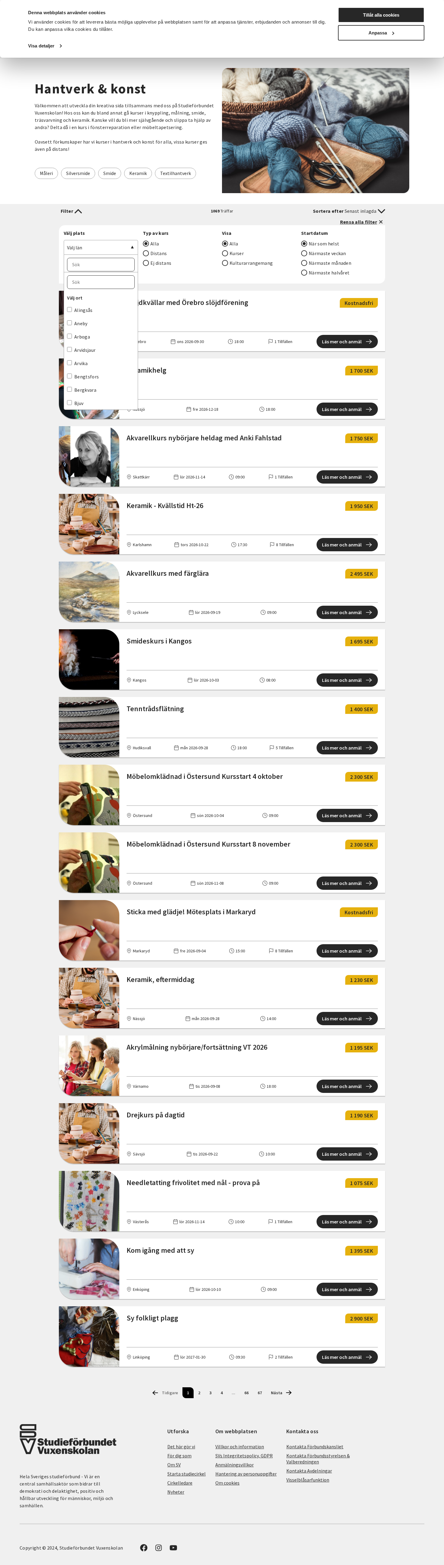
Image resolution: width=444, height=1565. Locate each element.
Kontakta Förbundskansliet (314, 1446)
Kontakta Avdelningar (309, 1471)
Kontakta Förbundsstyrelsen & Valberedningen (318, 1459)
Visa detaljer (41, 45)
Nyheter (175, 1492)
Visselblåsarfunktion (307, 1480)
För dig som (179, 1456)
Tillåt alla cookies (381, 15)
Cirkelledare (179, 1483)
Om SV (174, 1465)
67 (260, 1392)
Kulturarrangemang (251, 263)
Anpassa (377, 32)
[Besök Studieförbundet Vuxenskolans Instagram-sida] (158, 1550)
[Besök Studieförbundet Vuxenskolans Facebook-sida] (143, 1550)
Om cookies (227, 1483)
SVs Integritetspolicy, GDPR (244, 1456)
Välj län (74, 248)
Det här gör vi (181, 1446)
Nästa (276, 1392)
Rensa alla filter (358, 222)
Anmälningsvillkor (234, 1465)
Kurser (237, 253)
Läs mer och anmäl (342, 342)
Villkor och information (239, 1446)
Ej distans (160, 263)
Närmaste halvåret (329, 273)
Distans (158, 253)
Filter (67, 211)
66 (246, 1392)
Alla (154, 244)
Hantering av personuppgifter (246, 1474)
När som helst (324, 244)
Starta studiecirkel (186, 1474)
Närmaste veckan (327, 253)
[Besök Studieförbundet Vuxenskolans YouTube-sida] (173, 1550)
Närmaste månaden (330, 263)
